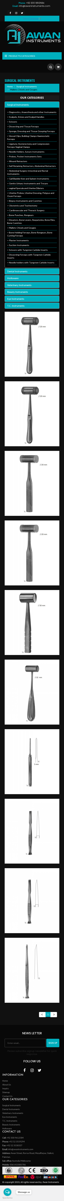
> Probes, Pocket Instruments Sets (24, 156)
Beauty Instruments (17, 291)
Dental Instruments (17, 271)
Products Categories (21, 56)
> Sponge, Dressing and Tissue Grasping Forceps (31, 131)
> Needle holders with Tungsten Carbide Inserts (30, 262)
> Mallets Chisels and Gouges (21, 227)
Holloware (12, 278)
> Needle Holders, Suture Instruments (25, 151)
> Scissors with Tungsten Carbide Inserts (27, 250)
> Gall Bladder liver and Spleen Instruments (28, 178)
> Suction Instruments (18, 245)
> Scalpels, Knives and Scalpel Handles (25, 117)
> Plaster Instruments (18, 240)
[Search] (50, 67)
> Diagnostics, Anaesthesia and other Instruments (31, 112)
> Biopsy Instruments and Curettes (24, 200)
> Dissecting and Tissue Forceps (23, 126)
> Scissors (12, 121)
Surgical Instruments (26, 86)
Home (10, 86)
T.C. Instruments (16, 305)
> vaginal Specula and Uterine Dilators (25, 188)
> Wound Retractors (17, 161)
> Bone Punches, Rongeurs (20, 215)
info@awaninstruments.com (31, 6)
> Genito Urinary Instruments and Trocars (27, 183)
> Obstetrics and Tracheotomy (22, 205)
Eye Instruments (15, 298)
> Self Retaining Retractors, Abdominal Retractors (31, 166)
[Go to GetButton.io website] (7, 1198)
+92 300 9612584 (31, 2)
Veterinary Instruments (19, 285)
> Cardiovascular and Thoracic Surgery (25, 210)
